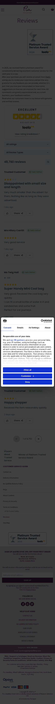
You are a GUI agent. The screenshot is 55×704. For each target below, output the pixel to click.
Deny (27, 382)
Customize (26, 376)
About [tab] (47, 328)
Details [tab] (20, 328)
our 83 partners (17, 340)
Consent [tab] (7, 328)
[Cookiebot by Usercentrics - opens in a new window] (41, 321)
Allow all (27, 370)
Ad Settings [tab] (34, 328)
